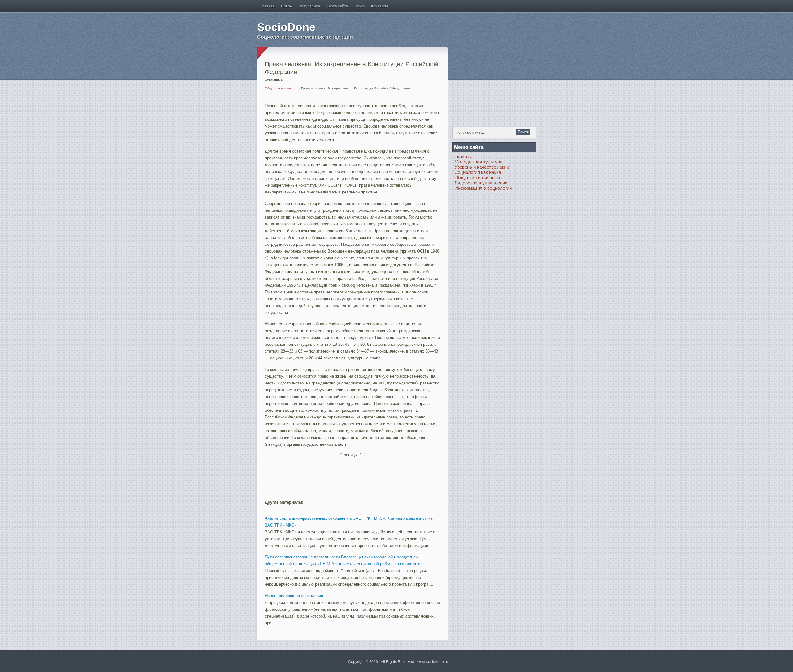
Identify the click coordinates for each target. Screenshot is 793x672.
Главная (267, 6)
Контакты (379, 6)
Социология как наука (477, 172)
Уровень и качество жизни (482, 167)
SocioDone (286, 27)
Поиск (359, 6)
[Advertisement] (337, 475)
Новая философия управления (294, 595)
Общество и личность (281, 88)
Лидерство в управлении (480, 182)
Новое (286, 6)
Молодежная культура (478, 161)
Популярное (309, 6)
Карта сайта (337, 6)
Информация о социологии (483, 188)
